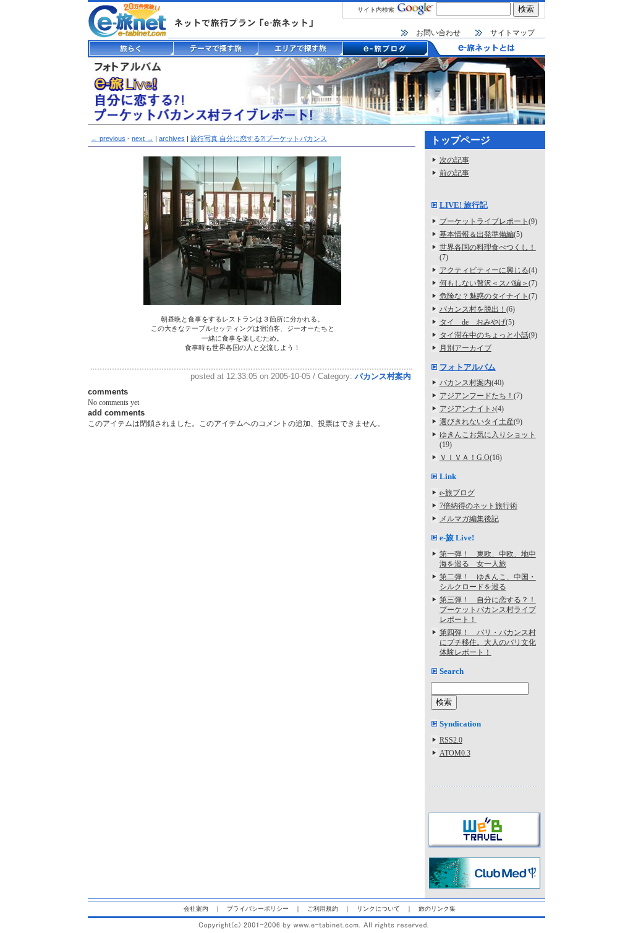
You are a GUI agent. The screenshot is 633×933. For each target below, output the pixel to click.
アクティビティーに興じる (484, 270)
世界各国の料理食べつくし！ (488, 247)
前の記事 (454, 173)
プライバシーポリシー (258, 908)
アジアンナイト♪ (467, 408)
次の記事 (454, 160)
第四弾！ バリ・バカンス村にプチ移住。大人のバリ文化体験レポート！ (488, 642)
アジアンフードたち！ (477, 395)
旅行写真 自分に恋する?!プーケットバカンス (258, 138)
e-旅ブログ (457, 492)
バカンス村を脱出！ (473, 309)
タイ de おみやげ (473, 322)
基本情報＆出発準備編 (477, 234)
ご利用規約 (322, 908)
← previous (108, 138)
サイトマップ (512, 32)
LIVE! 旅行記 (464, 205)
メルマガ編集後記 (469, 518)
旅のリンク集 (437, 908)
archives (172, 138)
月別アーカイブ (465, 348)
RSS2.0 (451, 740)
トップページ (460, 140)
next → (142, 138)
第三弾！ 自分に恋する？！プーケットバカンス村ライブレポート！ (488, 609)
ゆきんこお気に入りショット (488, 434)
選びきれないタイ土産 (477, 421)
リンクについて (378, 908)
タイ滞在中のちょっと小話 (484, 335)
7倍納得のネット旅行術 (478, 505)
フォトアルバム (468, 367)
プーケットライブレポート (484, 221)
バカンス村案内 (383, 376)
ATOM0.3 (455, 753)
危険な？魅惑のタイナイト (484, 296)
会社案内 (196, 908)
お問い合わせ (438, 32)
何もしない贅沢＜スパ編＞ (484, 283)
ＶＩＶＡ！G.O (465, 457)
